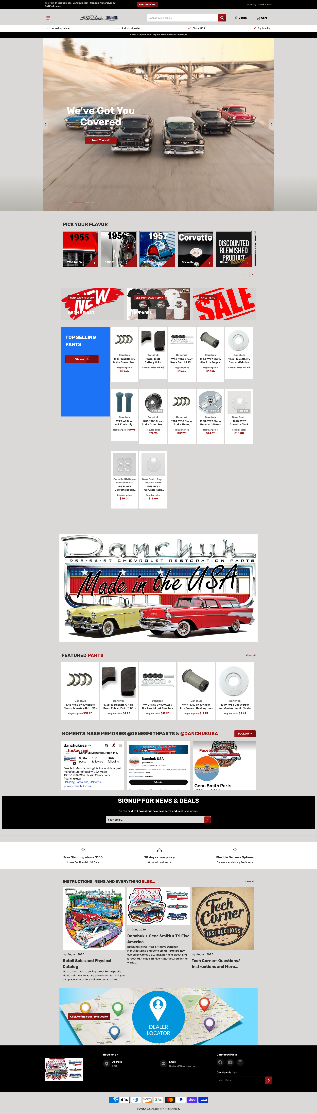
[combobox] (186, 17)
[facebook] (220, 1062)
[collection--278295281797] (168, 260)
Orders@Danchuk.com (259, 4)
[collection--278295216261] (91, 260)
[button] (48, 18)
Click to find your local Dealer (89, 1016)
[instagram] (240, 1062)
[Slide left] (45, 124)
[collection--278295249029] (130, 260)
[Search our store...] (222, 17)
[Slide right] (271, 124)
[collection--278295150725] (244, 260)
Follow (243, 733)
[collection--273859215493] (206, 260)
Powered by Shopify (170, 1109)
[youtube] (230, 1062)
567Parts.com (152, 1109)
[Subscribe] (207, 819)
